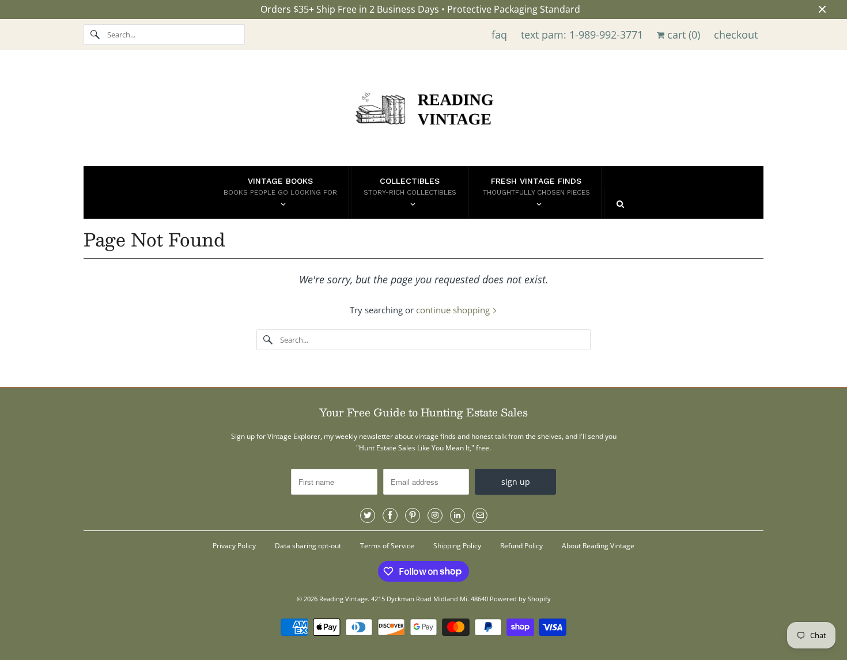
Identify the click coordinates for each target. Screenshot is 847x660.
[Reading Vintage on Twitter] (367, 515)
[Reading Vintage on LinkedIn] (457, 515)
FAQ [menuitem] (499, 34)
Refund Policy (521, 546)
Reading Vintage (343, 598)
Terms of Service (387, 546)
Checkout (736, 34)
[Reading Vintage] (423, 110)
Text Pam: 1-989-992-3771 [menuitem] (582, 34)
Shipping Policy (457, 546)
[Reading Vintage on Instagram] (435, 515)
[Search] (95, 34)
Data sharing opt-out (308, 546)
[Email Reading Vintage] (479, 515)
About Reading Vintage (598, 546)
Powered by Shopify (520, 598)
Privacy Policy (234, 546)
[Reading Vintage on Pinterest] (412, 515)
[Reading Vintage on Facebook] (390, 515)
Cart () (682, 34)
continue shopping (454, 310)
